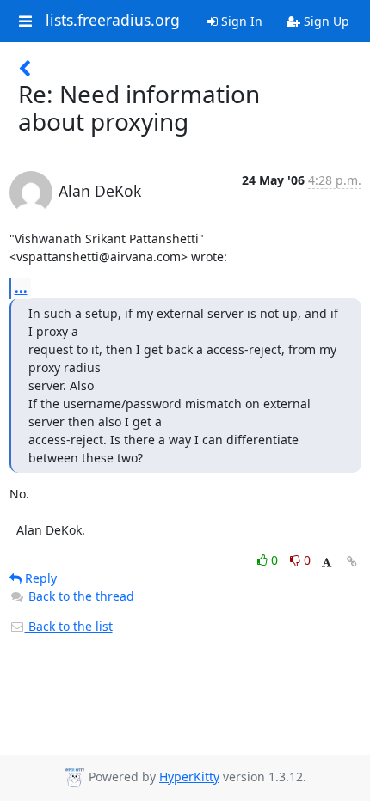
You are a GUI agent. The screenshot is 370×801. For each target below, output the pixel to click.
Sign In (240, 21)
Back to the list (69, 626)
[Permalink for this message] (351, 561)
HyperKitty (189, 776)
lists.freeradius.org (113, 20)
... (21, 287)
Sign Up (324, 21)
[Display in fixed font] (326, 562)
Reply (39, 578)
